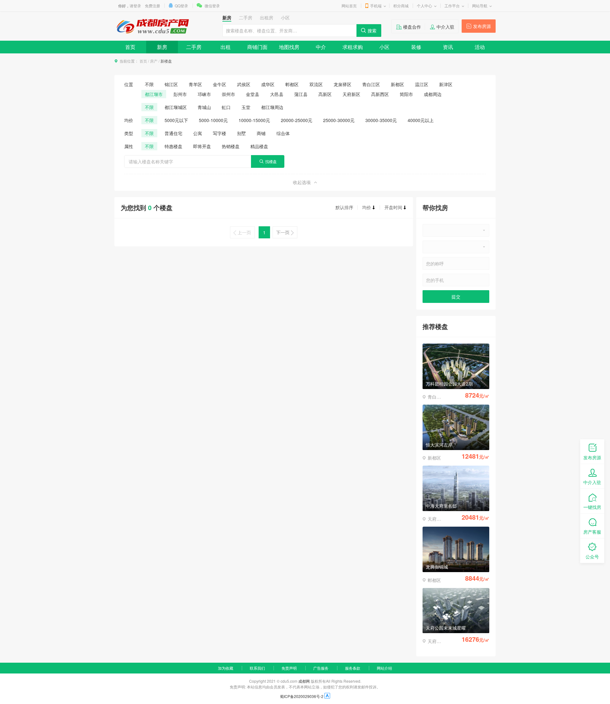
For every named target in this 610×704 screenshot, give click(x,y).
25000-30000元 (339, 120)
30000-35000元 (381, 120)
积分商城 (401, 5)
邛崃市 (204, 94)
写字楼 (219, 133)
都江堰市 (154, 94)
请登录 (135, 5)
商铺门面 (257, 47)
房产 (154, 61)
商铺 (261, 133)
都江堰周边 (272, 107)
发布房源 (482, 26)
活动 (480, 47)
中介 (321, 47)
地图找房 (289, 47)
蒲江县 (301, 94)
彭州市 (180, 94)
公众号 (592, 556)
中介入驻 (445, 27)
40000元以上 (421, 120)
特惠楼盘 (173, 146)
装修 (416, 47)
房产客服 (592, 532)
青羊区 (195, 84)
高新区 (325, 94)
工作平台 (452, 5)
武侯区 (243, 84)
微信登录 (212, 5)
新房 (162, 47)
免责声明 (289, 668)
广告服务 (321, 668)
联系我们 (257, 668)
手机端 (376, 5)
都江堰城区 (176, 107)
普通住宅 (173, 133)
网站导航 (479, 5)
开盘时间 (393, 207)
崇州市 (228, 94)
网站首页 (349, 5)
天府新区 (351, 94)
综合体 (283, 133)
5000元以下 (176, 120)
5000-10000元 (213, 120)
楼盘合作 (412, 27)
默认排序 (344, 207)
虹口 (226, 107)
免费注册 (152, 5)
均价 (366, 207)
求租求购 (352, 47)
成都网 (304, 681)
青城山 (204, 107)
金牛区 (219, 84)
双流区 (316, 84)
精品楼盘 (259, 146)
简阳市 (406, 94)
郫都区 (292, 84)
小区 (384, 47)
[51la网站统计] (327, 696)
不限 (149, 84)
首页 (130, 47)
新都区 (397, 84)
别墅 (241, 133)
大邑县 (276, 94)
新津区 (445, 84)
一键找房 (592, 507)
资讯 (448, 47)
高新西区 (380, 94)
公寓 (197, 133)
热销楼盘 (231, 146)
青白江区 (371, 84)
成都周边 (433, 94)
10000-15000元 (254, 120)
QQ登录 (181, 5)
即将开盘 (202, 146)
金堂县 (252, 94)
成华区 (267, 84)
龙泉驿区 (342, 84)
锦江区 (171, 84)
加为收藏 (225, 668)
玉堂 (245, 107)
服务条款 (352, 668)
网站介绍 (384, 668)
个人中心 (424, 5)
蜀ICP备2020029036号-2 (301, 696)
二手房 (193, 47)
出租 (225, 47)
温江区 (421, 84)
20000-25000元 (296, 120)
